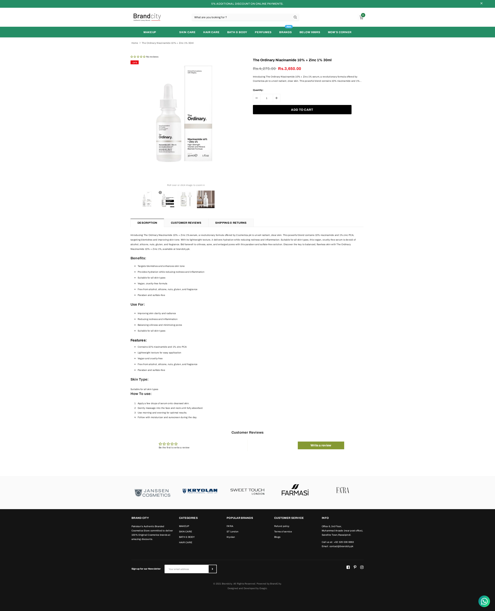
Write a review (321, 445)
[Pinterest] (355, 567)
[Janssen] (152, 492)
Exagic (263, 588)
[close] (481, 4)
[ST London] (247, 490)
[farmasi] (295, 490)
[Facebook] (348, 567)
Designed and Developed (242, 588)
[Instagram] (362, 567)
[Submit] (212, 569)
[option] (186, 113)
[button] (138, 56)
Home (134, 43)
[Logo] (146, 17)
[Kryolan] (200, 490)
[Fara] (343, 490)
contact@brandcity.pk (341, 546)
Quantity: (258, 90)
